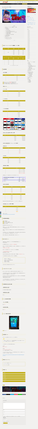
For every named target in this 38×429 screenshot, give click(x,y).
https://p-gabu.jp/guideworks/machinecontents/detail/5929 (9, 214)
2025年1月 (29, 51)
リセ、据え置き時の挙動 (30, 74)
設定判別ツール (29, 77)
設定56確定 (30, 80)
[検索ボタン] (35, 2)
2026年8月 (29, 30)
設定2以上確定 (30, 81)
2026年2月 (29, 36)
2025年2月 (29, 50)
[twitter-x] (34, 0)
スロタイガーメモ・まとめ (8, 37)
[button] (4, 394)
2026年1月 (29, 37)
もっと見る (14, 40)
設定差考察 (29, 63)
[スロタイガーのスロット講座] (5, 2)
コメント (4, 402)
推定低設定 (30, 82)
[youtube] (35, 0)
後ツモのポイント (7, 36)
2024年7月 (29, 58)
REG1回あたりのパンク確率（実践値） (10, 34)
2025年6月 (29, 45)
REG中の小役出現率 (8, 33)
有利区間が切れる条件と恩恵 (9, 38)
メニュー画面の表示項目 (30, 76)
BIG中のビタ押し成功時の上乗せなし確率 (10, 31)
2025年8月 (29, 43)
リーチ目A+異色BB (8, 30)
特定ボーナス (8, 29)
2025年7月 (29, 44)
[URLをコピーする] (24, 394)
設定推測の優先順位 (8, 35)
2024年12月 (29, 52)
